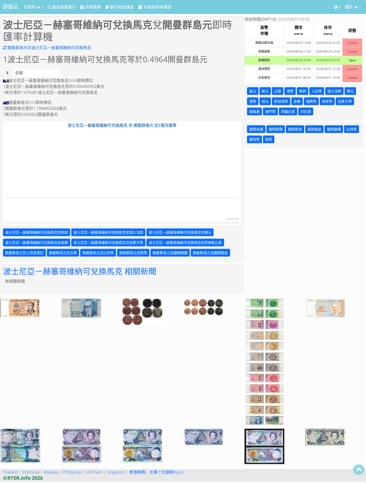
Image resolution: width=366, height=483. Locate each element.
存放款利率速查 (157, 7)
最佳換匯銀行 (63, 7)
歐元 (265, 91)
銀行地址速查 (121, 7)
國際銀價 (334, 129)
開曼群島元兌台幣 (63, 252)
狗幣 (268, 139)
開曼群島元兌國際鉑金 (210, 252)
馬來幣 (327, 101)
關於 (349, 7)
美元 (252, 91)
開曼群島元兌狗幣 (133, 252)
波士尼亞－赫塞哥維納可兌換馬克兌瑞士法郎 (108, 232)
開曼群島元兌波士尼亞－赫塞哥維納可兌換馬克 (48, 47)
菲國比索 (288, 111)
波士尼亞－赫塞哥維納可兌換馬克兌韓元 (180, 232)
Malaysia (51, 472)
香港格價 (137, 472)
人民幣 (316, 91)
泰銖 (297, 101)
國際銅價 (276, 129)
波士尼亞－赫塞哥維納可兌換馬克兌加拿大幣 (108, 242)
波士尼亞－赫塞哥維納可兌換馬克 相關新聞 (79, 271)
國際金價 (256, 129)
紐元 (265, 101)
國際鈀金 (295, 129)
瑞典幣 (311, 101)
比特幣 (351, 129)
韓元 (350, 91)
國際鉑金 (314, 129)
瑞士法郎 (334, 91)
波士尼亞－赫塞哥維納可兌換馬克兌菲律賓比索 (185, 242)
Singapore (116, 472)
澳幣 (252, 101)
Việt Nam (95, 472)
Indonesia (30, 472)
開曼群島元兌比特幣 (98, 252)
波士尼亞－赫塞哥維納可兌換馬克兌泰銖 (36, 242)
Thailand (10, 472)
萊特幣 (254, 139)
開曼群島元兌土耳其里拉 (24, 252)
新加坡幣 (281, 101)
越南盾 (254, 111)
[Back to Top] (359, 470)
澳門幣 (270, 111)
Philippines (72, 472)
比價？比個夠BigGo (166, 472)
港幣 (290, 91)
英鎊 (302, 91)
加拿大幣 (345, 101)
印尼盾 (306, 111)
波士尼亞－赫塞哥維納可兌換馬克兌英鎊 (36, 232)
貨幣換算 (92, 7)
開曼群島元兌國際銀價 (170, 252)
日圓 (277, 91)
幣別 (31, 7)
